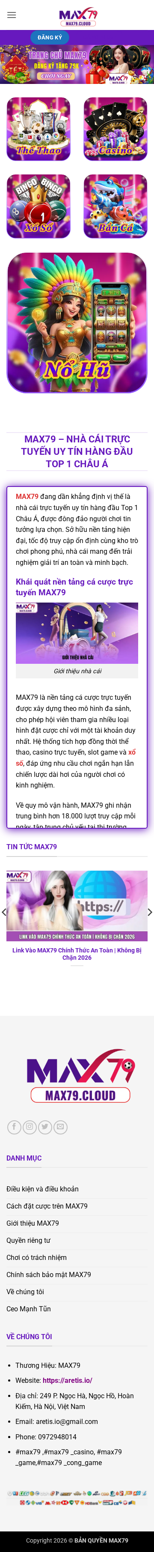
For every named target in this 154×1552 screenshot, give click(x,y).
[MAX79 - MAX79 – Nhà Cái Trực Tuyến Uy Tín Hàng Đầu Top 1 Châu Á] (77, 15)
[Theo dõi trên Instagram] (30, 1127)
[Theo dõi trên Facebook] (14, 1127)
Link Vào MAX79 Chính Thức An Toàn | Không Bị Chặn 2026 (77, 954)
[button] (11, 14)
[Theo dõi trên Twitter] (45, 1127)
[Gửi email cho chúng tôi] (60, 1127)
